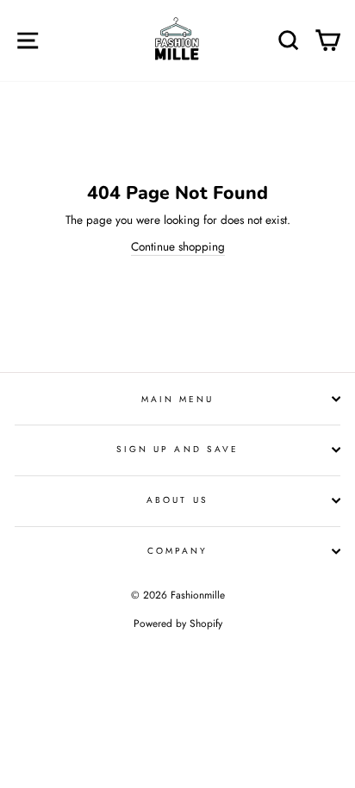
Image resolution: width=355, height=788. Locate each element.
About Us (177, 499)
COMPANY (177, 550)
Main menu (178, 399)
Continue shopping (178, 246)
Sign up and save (177, 449)
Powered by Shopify (178, 623)
